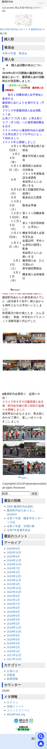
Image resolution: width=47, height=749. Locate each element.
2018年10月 (14, 631)
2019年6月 (13, 615)
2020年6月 (13, 607)
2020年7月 (13, 603)
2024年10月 (14, 564)
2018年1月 (13, 651)
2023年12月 (14, 576)
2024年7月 (13, 568)
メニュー (41, 3)
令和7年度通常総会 (18, 530)
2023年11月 (14, 580)
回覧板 (11, 674)
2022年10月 (14, 592)
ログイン (12, 702)
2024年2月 (13, 572)
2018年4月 (13, 643)
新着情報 (12, 678)
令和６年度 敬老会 (14, 53)
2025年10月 (14, 552)
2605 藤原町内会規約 (20, 506)
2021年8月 (13, 596)
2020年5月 (13, 611)
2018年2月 (13, 647)
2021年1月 (13, 599)
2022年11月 (14, 588)
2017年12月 (14, 655)
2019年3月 (13, 619)
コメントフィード (18, 710)
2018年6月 (13, 639)
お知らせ (12, 671)
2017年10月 (14, 659)
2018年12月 (14, 627)
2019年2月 (13, 623)
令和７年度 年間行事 (20, 526)
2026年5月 (13, 548)
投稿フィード (15, 706)
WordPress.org (16, 714)
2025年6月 (13, 556)
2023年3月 (13, 584)
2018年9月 (13, 635)
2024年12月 (14, 560)
